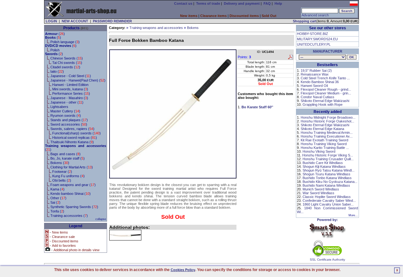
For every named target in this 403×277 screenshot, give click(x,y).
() (55, 34)
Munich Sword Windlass (321, 189)
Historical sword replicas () (74, 137)
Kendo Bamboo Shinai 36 (320, 82)
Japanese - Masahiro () (69, 98)
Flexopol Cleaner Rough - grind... (326, 89)
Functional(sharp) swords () (76, 133)
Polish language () (65, 42)
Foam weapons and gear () (73, 185)
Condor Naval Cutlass (317, 97)
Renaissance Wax (315, 74)
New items (188, 16)
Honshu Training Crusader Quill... (328, 159)
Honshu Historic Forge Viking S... (327, 155)
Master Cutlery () (65, 111)
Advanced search (315, 15)
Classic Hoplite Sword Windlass (327, 197)
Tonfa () (57, 211)
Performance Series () (71, 93)
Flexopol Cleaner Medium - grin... (326, 93)
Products (71, 28)
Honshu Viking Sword (319, 151)
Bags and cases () (65, 154)
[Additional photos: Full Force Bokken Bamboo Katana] (125, 235)
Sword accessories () (68, 124)
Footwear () (62, 171)
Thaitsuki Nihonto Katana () (72, 142)
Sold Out (269, 16)
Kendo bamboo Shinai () (70, 193)
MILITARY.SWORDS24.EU (317, 39)
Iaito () (57, 71)
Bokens (193, 28)
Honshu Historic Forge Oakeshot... (327, 121)
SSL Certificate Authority (327, 259)
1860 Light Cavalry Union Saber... (328, 204)
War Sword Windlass (318, 193)
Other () (58, 198)
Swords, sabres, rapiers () (72, 129)
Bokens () (59, 163)
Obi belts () (61, 180)
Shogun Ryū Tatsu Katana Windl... (329, 170)
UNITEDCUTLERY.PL (314, 44)
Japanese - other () (66, 102)
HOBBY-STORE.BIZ (312, 34)
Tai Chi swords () (67, 63)
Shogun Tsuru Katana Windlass (326, 174)
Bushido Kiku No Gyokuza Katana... (330, 182)
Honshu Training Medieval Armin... (327, 132)
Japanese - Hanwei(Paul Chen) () (77, 80)
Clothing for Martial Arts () (71, 167)
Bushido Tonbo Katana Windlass (327, 178)
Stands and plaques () (69, 120)
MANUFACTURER (327, 51)
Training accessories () (69, 216)
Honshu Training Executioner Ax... (327, 136)
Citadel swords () (65, 67)
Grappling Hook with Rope (323, 104)
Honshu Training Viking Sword (324, 144)
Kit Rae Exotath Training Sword (324, 140)
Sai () (55, 202)
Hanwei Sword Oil (314, 86)
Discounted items (244, 16)
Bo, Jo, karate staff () (67, 158)
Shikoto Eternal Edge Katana (322, 129)
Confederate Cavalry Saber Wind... (329, 200)
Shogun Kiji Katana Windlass (324, 166)
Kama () (57, 189)
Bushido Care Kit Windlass (323, 163)
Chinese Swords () (66, 58)
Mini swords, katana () (70, 89)
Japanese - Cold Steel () (70, 76)
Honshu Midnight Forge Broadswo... (328, 117)
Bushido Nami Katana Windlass (326, 185)
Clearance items (213, 16)
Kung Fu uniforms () (68, 176)
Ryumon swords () (65, 115)
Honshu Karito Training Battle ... (325, 148)
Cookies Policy (183, 270)
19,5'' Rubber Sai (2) (316, 70)
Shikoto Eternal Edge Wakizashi (325, 101)
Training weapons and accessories (156, 28)
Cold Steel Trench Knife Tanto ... (325, 78)
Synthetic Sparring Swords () (74, 207)
